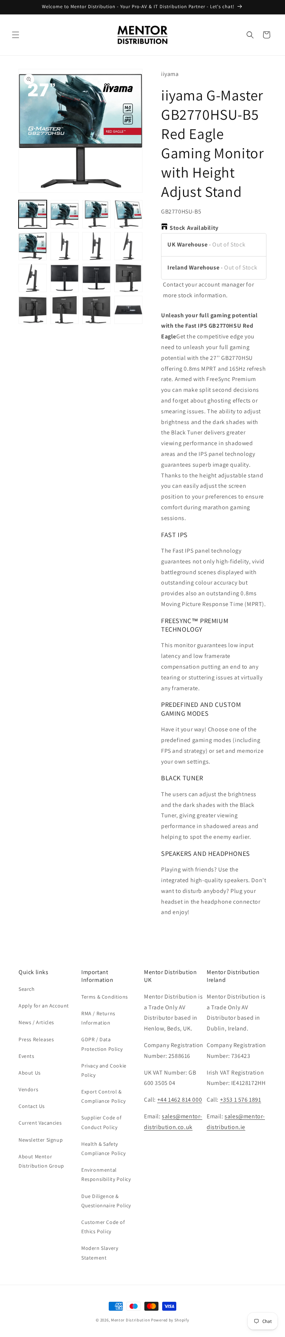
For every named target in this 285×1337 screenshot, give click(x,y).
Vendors (28, 1089)
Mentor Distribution (130, 1320)
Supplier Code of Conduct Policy (101, 1122)
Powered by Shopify (170, 1320)
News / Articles (36, 1022)
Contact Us (32, 1106)
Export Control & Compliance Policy (103, 1096)
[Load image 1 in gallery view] (33, 214)
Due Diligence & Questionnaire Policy (106, 1201)
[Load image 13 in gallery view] (33, 310)
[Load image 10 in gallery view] (64, 278)
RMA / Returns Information (98, 1018)
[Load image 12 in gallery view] (128, 278)
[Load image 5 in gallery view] (33, 246)
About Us (30, 1072)
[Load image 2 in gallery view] (64, 214)
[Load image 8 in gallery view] (128, 246)
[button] (15, 35)
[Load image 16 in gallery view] (128, 310)
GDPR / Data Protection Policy (101, 1044)
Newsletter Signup (41, 1139)
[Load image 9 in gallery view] (33, 278)
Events (27, 1056)
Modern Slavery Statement (99, 1253)
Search (27, 989)
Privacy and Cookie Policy (104, 1070)
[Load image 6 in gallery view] (64, 246)
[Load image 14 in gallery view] (64, 310)
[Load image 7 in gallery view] (96, 246)
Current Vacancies (40, 1122)
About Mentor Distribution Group (41, 1161)
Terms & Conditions (104, 996)
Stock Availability (194, 228)
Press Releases (36, 1039)
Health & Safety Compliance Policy (103, 1148)
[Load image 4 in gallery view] (128, 214)
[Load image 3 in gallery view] (96, 214)
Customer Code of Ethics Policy (103, 1227)
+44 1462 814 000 (179, 1099)
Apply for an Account (44, 1005)
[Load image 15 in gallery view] (96, 310)
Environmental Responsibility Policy (106, 1174)
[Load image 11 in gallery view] (96, 278)
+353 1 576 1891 (240, 1099)
